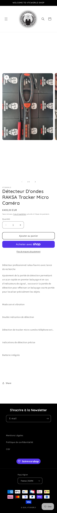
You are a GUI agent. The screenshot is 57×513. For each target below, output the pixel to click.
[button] (6, 19)
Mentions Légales (14, 435)
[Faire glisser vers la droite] (35, 181)
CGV (8, 449)
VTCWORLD (31, 507)
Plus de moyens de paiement (28, 251)
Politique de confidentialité (19, 442)
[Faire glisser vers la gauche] (22, 181)
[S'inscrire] (47, 418)
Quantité (6, 219)
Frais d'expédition (19, 214)
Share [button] (8, 383)
